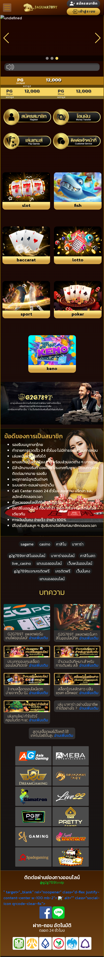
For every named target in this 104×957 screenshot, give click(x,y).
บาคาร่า (77, 544)
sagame (27, 544)
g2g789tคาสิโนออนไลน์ (27, 555)
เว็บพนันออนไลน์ (79, 563)
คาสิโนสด (87, 555)
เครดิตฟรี (62, 571)
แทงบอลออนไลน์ (49, 563)
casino (44, 544)
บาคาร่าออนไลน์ (62, 555)
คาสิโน (61, 544)
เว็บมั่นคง (83, 571)
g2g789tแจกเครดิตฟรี (32, 571)
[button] (47, 58)
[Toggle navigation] (7, 7)
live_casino (21, 563)
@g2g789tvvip (52, 882)
